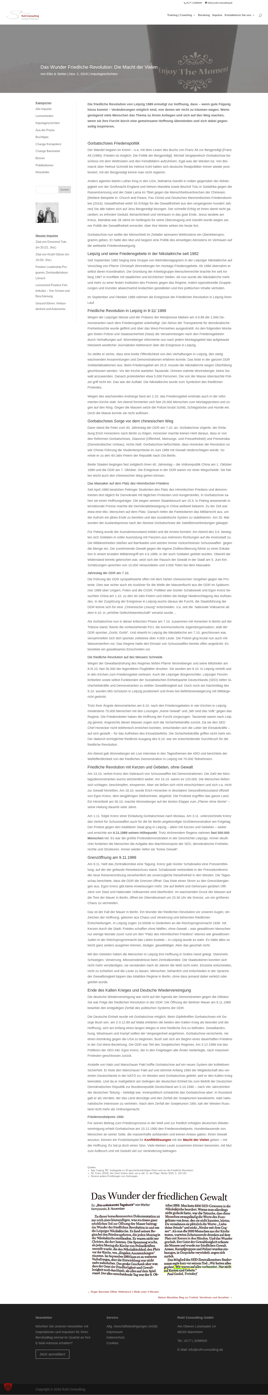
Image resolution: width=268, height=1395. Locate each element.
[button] (8, 1387)
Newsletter (42, 172)
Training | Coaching (179, 15)
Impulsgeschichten (104, 74)
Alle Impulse (44, 109)
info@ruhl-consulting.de (206, 1349)
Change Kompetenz (48, 144)
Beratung (204, 15)
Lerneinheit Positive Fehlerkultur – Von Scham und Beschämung (53, 291)
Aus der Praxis (45, 130)
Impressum (114, 1332)
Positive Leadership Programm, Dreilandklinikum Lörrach (52, 272)
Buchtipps (42, 137)
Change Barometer (48, 151)
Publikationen (44, 165)
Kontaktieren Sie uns (238, 15)
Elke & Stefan (57, 74)
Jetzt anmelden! (52, 1354)
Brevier (40, 158)
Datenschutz (115, 1337)
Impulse (217, 15)
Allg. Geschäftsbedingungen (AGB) (132, 1326)
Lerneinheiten (44, 115)
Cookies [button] (112, 1343)
